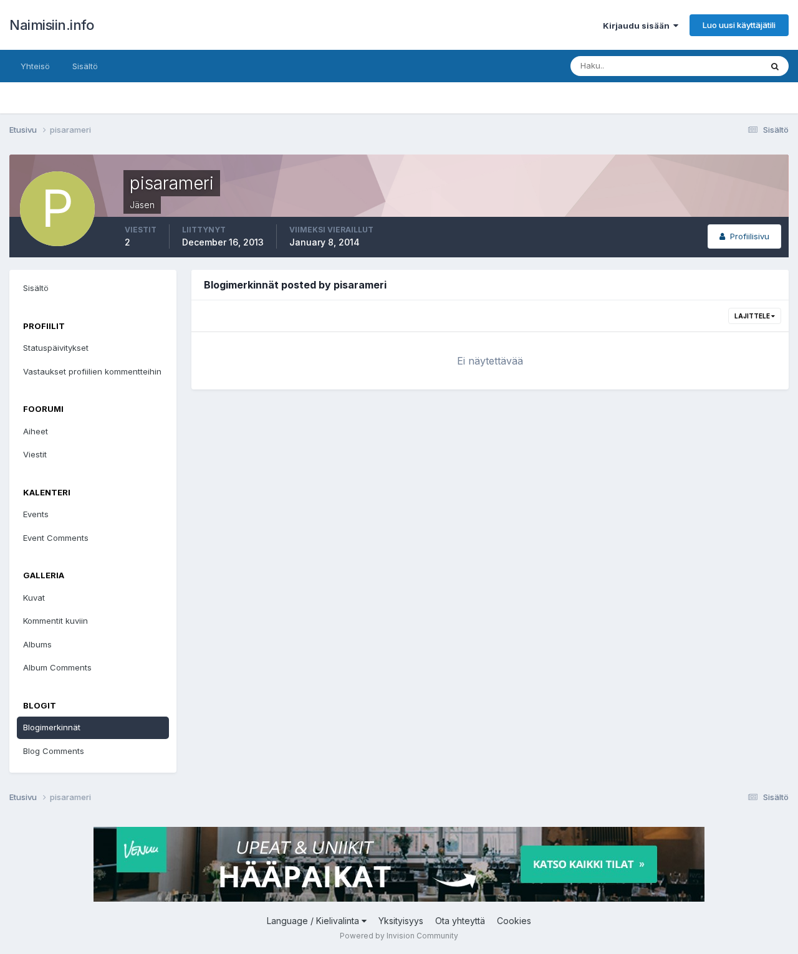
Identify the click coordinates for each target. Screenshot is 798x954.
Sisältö (85, 66)
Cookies (514, 920)
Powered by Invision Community (399, 935)
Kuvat (34, 598)
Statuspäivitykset (56, 348)
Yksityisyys (400, 920)
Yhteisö (35, 66)
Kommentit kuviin (55, 621)
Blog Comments (53, 751)
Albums (37, 644)
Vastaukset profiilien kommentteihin (92, 371)
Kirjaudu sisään (638, 26)
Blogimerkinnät (51, 727)
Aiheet (35, 431)
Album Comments (57, 667)
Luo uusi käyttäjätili (739, 25)
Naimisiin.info (51, 25)
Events (36, 514)
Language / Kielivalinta (314, 920)
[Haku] (775, 66)
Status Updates (716, 65)
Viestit (35, 454)
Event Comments (56, 538)
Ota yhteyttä (460, 920)
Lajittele (752, 316)
